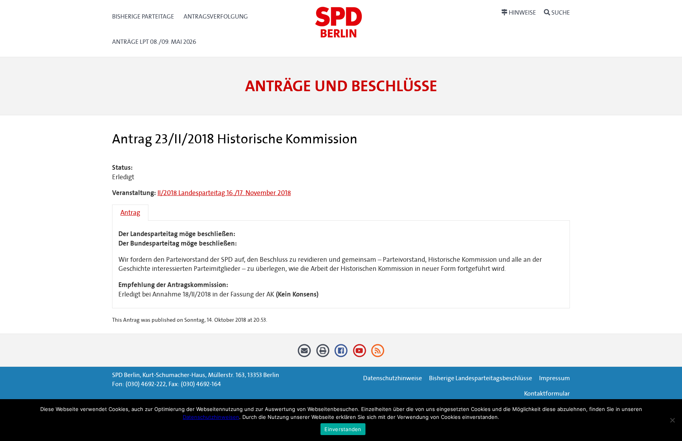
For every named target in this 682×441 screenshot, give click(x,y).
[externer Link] (341, 353)
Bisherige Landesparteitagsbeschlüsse (480, 378)
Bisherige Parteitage (143, 16)
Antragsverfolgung (216, 16)
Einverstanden (342, 429)
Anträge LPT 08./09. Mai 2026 (154, 41)
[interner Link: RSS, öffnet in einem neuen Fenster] (377, 353)
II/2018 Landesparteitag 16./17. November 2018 (224, 193)
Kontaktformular (547, 393)
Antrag (130, 212)
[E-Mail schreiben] (304, 353)
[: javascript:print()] (322, 353)
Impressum (554, 378)
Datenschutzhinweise (392, 378)
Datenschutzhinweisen (211, 417)
